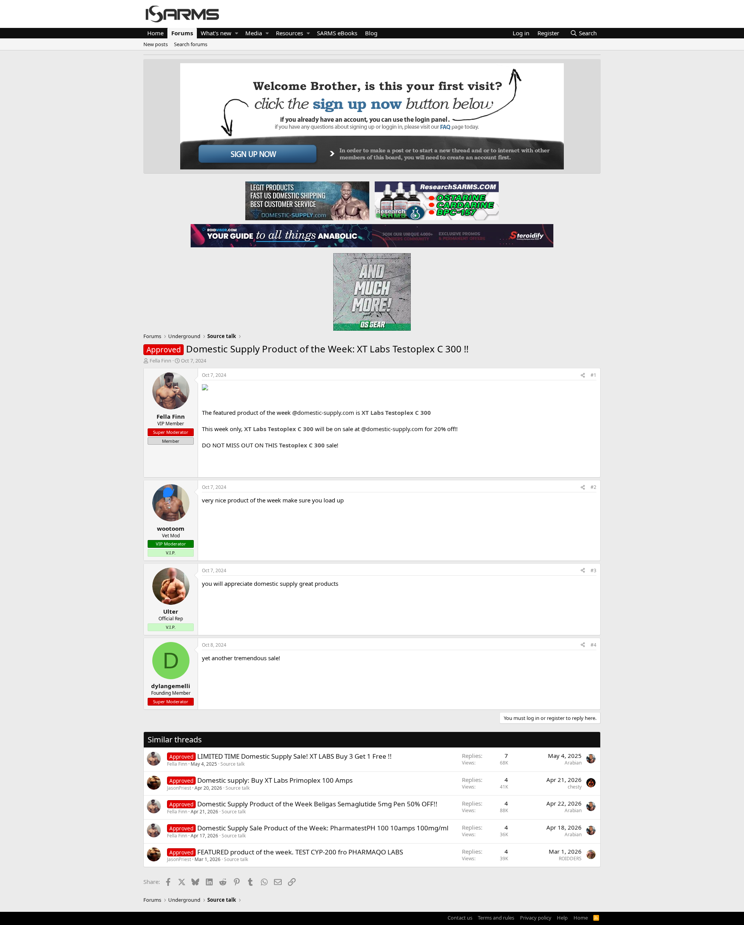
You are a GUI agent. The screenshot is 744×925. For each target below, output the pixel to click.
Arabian (573, 762)
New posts (155, 44)
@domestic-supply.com (323, 412)
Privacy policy (535, 917)
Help (562, 917)
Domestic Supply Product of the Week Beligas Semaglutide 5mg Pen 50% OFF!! (317, 803)
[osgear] (372, 289)
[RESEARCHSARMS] (436, 200)
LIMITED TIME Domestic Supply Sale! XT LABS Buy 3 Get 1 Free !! (294, 756)
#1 (593, 375)
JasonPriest (179, 788)
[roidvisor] (281, 235)
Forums (182, 33)
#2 (593, 487)
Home (155, 33)
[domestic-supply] (307, 200)
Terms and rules (496, 917)
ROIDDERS (570, 858)
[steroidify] (462, 235)
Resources (289, 33)
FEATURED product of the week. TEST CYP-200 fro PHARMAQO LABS (300, 851)
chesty (575, 786)
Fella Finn (160, 360)
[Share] (583, 375)
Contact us (460, 917)
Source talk (232, 764)
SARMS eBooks (337, 33)
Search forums (190, 44)
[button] (236, 33)
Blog (371, 33)
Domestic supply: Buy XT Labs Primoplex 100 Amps (275, 780)
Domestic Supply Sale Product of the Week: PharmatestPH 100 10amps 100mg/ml (322, 827)
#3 (593, 570)
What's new (216, 33)
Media (253, 33)
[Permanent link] (205, 465)
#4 (593, 645)
